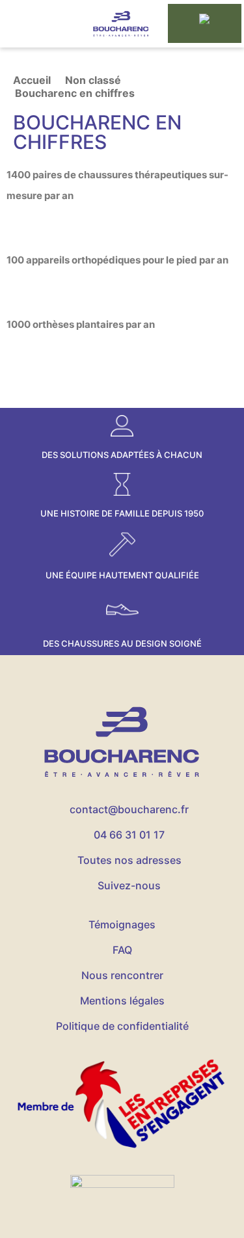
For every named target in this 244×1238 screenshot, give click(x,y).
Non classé (93, 80)
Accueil (32, 80)
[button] (37, 24)
